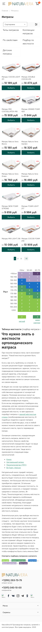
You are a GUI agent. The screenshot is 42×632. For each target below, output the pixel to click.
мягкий (22, 321)
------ (21, 273)
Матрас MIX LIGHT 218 (11, 238)
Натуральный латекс (15, 462)
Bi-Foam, (10, 467)
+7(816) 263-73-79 (12, 580)
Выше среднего (9, 563)
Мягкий (5, 560)
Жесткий (23, 563)
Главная (5, 10)
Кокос (9, 459)
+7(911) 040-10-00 (12, 587)
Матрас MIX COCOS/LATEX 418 (9, 110)
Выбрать (11, 88)
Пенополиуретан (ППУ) (16, 465)
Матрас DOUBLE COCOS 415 (28, 78)
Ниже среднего (18, 560)
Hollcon (17, 467)
